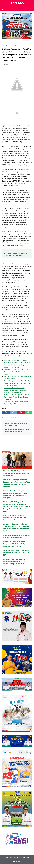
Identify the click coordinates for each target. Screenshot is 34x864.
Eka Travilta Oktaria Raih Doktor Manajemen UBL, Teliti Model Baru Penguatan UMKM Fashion (15, 390)
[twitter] (13, 412)
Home (6, 857)
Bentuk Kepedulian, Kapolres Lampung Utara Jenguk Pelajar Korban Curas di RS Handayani (17, 397)
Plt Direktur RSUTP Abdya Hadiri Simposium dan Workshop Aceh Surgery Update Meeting (16, 473)
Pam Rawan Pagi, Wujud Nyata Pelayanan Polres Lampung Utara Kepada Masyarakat (14, 517)
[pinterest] (21, 412)
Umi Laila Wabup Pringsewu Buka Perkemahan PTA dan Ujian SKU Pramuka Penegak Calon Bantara (14, 561)
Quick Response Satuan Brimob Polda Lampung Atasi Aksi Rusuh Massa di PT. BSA (16, 553)
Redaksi (12, 857)
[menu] (3, 9)
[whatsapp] (28, 412)
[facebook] (6, 412)
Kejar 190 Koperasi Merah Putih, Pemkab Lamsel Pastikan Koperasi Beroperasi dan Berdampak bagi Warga (17, 383)
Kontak (19, 857)
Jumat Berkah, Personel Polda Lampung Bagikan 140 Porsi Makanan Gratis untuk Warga (17, 372)
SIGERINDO (17, 3)
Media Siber (26, 857)
